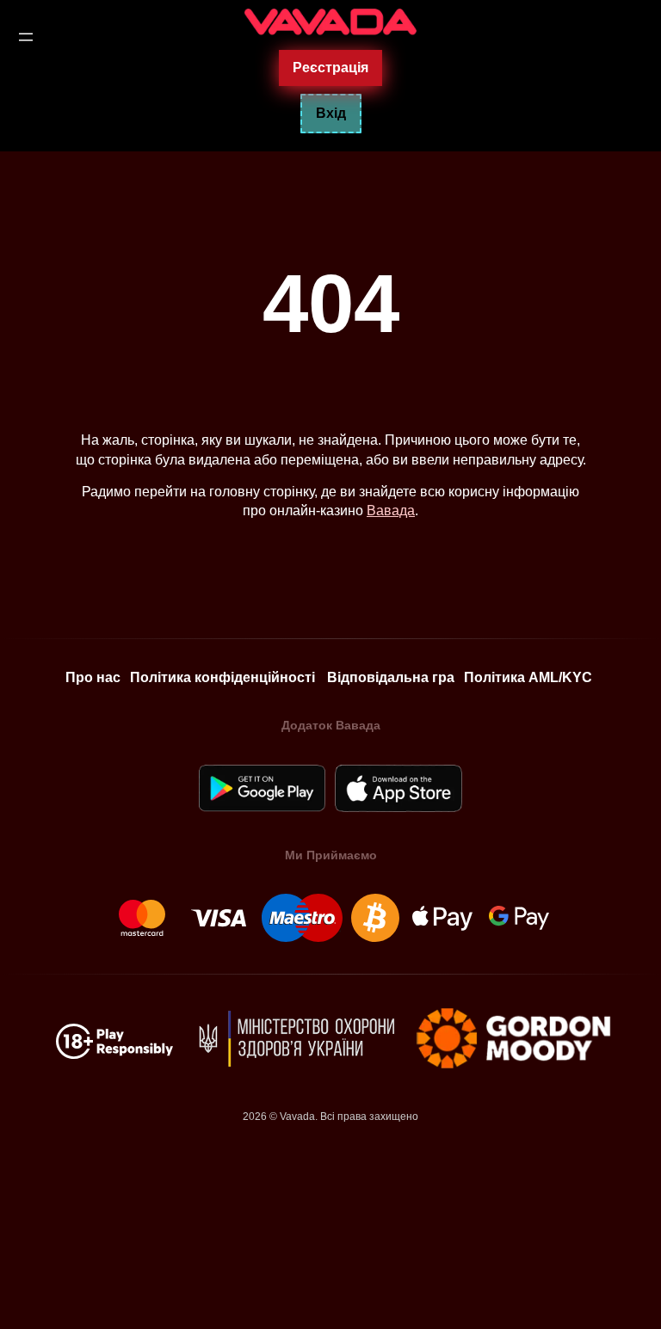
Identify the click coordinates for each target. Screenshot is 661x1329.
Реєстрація (330, 66)
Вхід (331, 113)
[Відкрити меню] (25, 37)
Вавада (391, 510)
